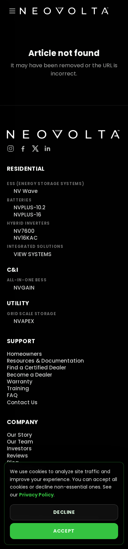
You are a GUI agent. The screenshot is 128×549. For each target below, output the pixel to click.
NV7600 (24, 231)
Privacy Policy (36, 494)
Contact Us (22, 402)
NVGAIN (24, 287)
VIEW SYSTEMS (33, 254)
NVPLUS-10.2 (29, 207)
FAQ (12, 395)
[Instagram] (10, 148)
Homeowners (24, 353)
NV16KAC (26, 237)
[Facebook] (23, 148)
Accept (63, 530)
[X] (35, 148)
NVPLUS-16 (27, 214)
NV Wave (26, 191)
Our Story (19, 434)
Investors (19, 448)
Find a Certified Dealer (36, 367)
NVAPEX (24, 321)
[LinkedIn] (47, 148)
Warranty (19, 381)
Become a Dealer (29, 374)
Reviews (17, 455)
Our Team (20, 441)
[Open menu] (12, 11)
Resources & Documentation (45, 360)
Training (18, 388)
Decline (64, 512)
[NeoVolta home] (64, 11)
